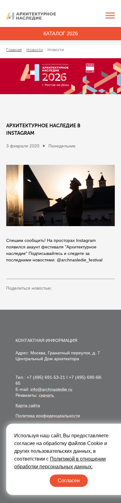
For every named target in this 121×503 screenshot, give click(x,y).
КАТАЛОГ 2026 (60, 33)
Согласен (69, 480)
